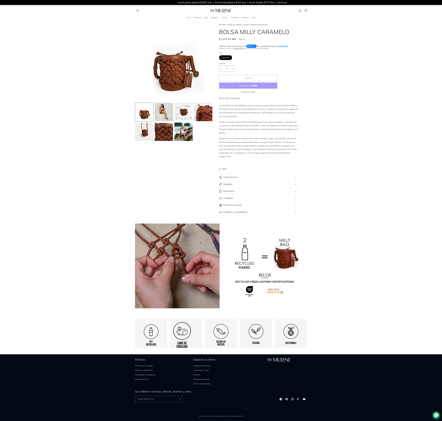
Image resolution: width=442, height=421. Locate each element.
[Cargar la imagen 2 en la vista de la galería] (164, 112)
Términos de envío (142, 379)
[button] (138, 10)
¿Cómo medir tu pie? (201, 370)
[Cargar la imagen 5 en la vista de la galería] (144, 132)
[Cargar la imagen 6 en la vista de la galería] (164, 132)
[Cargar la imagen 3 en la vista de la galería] (183, 112)
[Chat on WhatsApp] (436, 415)
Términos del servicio (201, 379)
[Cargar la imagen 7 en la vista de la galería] (183, 132)
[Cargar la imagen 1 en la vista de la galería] (144, 112)
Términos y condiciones (144, 370)
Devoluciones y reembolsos (145, 375)
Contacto (196, 375)
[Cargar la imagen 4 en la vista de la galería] (203, 112)
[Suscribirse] (180, 399)
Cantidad (222, 63)
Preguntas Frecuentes (201, 366)
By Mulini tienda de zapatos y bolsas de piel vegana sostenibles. (223, 416)
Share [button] (224, 169)
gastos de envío (240, 48)
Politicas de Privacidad (144, 366)
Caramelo (225, 57)
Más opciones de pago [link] (248, 92)
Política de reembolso (201, 384)
